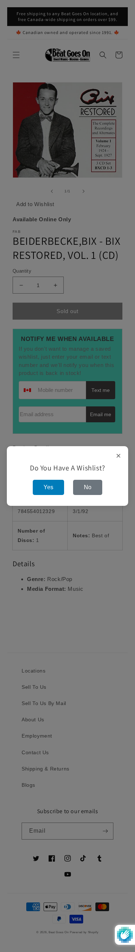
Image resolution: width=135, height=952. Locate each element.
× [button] (118, 456)
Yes (48, 487)
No (87, 487)
